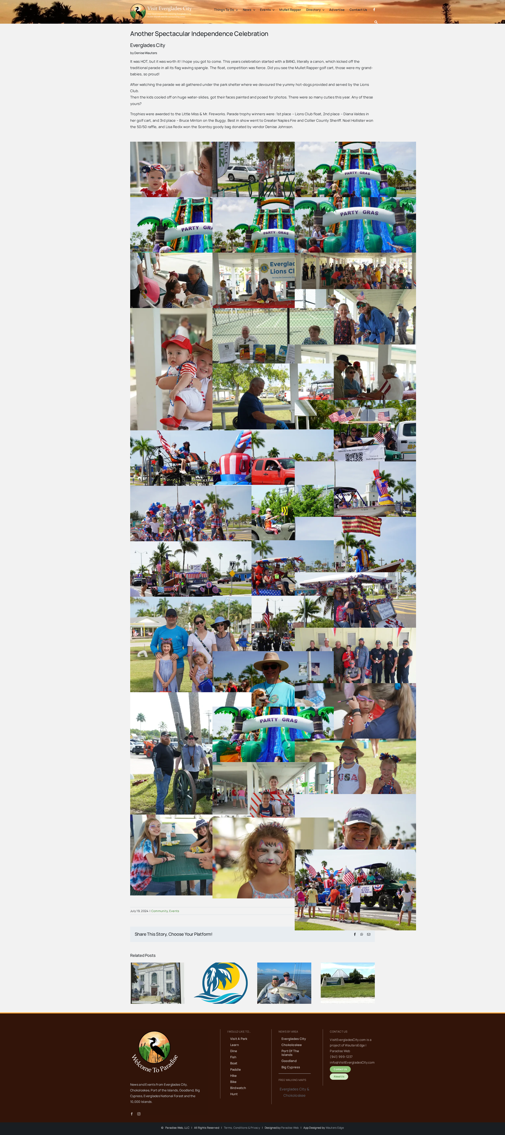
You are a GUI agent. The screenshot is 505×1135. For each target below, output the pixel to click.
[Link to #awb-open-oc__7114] (376, 22)
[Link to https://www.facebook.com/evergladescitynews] (374, 14)
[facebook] (131, 1113)
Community (159, 911)
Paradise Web (290, 1127)
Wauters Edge (335, 1127)
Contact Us (338, 1031)
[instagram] (138, 1113)
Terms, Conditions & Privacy (242, 1127)
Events (174, 911)
